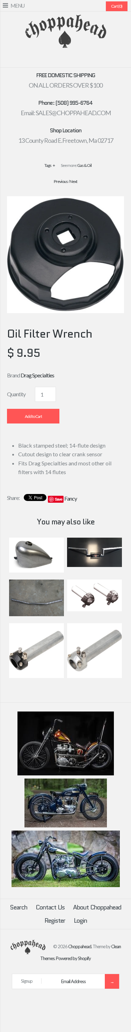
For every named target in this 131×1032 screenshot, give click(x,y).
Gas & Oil (84, 165)
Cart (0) (116, 6)
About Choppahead (97, 907)
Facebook (45, 59)
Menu (17, 5)
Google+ (70, 59)
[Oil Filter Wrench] (65, 200)
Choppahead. (80, 946)
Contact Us (50, 907)
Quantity (16, 394)
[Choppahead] (65, 19)
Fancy (70, 498)
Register (54, 920)
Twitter (53, 59)
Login (80, 920)
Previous (61, 181)
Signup (26, 981)
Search (18, 907)
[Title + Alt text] (65, 773)
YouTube (86, 59)
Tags (49, 165)
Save (58, 499)
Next (73, 181)
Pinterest (61, 59)
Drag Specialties (37, 375)
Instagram (78, 59)
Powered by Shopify (73, 958)
